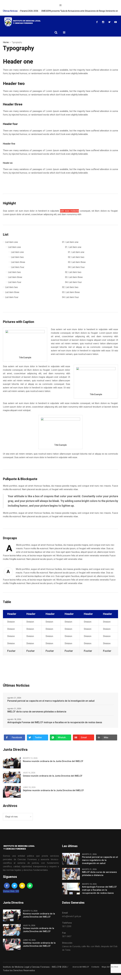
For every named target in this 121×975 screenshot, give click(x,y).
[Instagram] (103, 22)
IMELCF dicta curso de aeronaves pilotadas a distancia (36, 711)
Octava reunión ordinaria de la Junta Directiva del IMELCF (52, 775)
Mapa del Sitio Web (110, 967)
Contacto (95, 967)
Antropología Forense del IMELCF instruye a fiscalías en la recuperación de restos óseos (54, 722)
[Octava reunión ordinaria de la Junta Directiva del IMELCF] (12, 777)
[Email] (22, 886)
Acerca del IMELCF (80, 967)
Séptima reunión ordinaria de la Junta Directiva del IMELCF (53, 790)
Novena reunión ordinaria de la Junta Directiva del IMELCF (53, 761)
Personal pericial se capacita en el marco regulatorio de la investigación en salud (50, 701)
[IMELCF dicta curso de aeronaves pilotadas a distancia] (71, 873)
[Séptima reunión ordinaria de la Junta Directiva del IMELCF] (12, 791)
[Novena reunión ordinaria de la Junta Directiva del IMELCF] (12, 762)
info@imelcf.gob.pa (71, 916)
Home (6, 42)
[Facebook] (97, 22)
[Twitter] (109, 22)
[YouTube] (115, 22)
